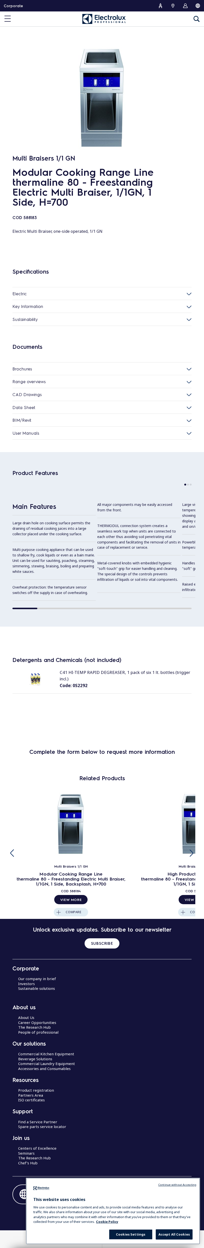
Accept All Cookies (174, 1234)
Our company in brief (37, 978)
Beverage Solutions (35, 1058)
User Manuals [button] (25, 433)
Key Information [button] (27, 306)
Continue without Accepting (177, 1185)
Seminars (26, 1153)
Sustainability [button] (25, 319)
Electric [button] (19, 293)
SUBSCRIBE (102, 943)
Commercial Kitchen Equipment (46, 1053)
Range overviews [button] (29, 381)
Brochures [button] (22, 368)
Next (191, 853)
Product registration (36, 1090)
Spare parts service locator (42, 1126)
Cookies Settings (130, 1234)
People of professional (38, 1032)
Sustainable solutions (36, 988)
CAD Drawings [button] (27, 394)
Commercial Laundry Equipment (46, 1063)
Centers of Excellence (37, 1148)
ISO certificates (31, 1099)
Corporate (13, 5)
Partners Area (30, 1095)
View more (71, 899)
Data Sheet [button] (23, 407)
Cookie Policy (107, 1221)
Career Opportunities (37, 1022)
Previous (12, 853)
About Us (26, 1017)
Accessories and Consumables (44, 1068)
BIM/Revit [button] (21, 420)
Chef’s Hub (28, 1162)
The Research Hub (34, 1027)
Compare (73, 912)
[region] (113, 1211)
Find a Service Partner (37, 1121)
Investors (26, 983)
